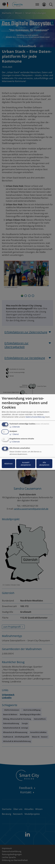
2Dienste (14, 427)
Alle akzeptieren (44, 463)
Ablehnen (8, 463)
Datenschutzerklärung (35, 417)
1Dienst (14, 434)
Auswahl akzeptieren (26, 463)
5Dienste (14, 441)
